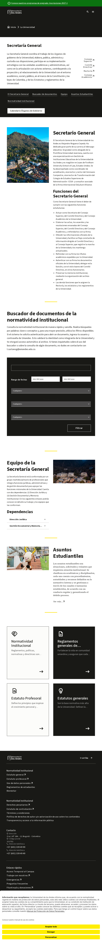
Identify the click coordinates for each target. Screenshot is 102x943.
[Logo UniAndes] (14, 12)
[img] (14, 12)
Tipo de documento (51, 399)
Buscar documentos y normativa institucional (51, 363)
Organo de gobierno (51, 386)
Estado (51, 412)
